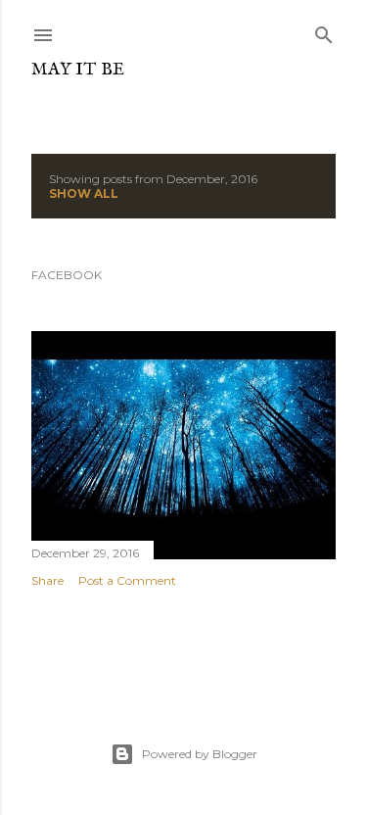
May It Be (77, 70)
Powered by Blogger (199, 753)
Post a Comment (127, 580)
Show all (83, 193)
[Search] (324, 31)
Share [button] (47, 580)
